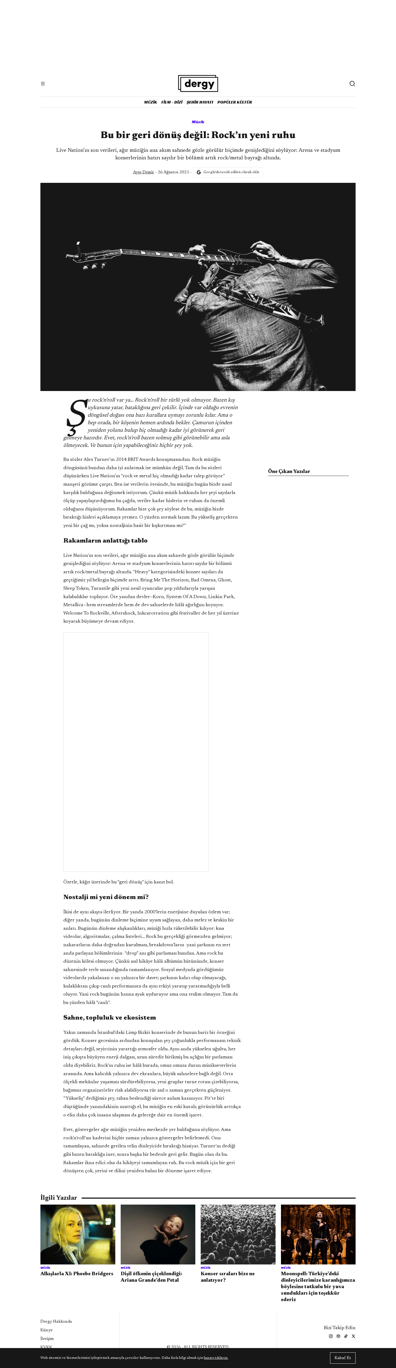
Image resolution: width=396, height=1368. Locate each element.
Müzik (150, 102)
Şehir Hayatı (200, 102)
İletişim (47, 1339)
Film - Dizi (171, 102)
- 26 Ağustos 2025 (161, 172)
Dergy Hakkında (56, 1321)
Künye (46, 1330)
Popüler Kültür (234, 102)
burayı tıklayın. (216, 1358)
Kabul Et (343, 1358)
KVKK (46, 1347)
